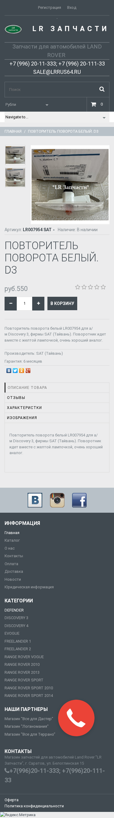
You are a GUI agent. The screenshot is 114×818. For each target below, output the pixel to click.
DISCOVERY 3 (16, 617)
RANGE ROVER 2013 (22, 672)
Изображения (22, 418)
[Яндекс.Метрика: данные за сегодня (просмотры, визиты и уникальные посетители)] (18, 815)
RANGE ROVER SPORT (24, 680)
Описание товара (27, 388)
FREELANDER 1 (18, 641)
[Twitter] (15, 369)
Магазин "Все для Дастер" (29, 718)
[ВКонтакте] (9, 369)
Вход (71, 7)
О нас (10, 548)
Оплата (11, 563)
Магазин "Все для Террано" (30, 734)
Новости (13, 579)
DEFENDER (14, 610)
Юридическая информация (29, 587)
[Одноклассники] (22, 369)
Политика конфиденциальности (34, 806)
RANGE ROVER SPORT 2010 (29, 688)
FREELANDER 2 (18, 649)
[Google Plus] (28, 369)
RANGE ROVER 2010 (22, 664)
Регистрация (49, 7)
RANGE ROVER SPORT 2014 (29, 695)
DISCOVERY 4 (16, 625)
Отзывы (16, 398)
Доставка (14, 571)
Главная (13, 131)
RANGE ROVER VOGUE (24, 657)
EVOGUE (12, 633)
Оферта (12, 800)
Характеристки (24, 408)
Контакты (14, 556)
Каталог (12, 540)
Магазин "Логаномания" (27, 726)
